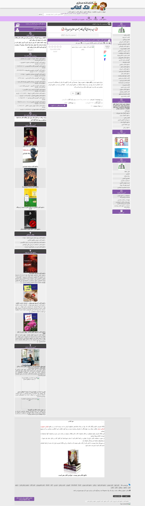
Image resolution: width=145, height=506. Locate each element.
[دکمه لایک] (78, 93)
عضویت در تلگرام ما (78, 19)
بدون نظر (78, 43)
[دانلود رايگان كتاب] (121, 33)
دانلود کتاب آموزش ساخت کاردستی (35, 78)
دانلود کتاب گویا (102, 485)
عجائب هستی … (120, 200)
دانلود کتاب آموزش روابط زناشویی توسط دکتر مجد (31, 82)
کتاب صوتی (110, 485)
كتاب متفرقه (126, 62)
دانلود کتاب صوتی (87, 485)
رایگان (94, 485)
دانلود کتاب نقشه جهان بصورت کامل (35, 106)
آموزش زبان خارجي (124, 60)
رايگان (120, 487)
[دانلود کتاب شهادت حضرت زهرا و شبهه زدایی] (105, 52)
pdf (52, 485)
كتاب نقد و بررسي (125, 80)
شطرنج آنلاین (126, 178)
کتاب (116, 487)
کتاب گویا (116, 485)
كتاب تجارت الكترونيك (123, 55)
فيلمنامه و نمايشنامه (124, 82)
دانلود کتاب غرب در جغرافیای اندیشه (35, 247)
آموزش (68, 485)
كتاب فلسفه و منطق (124, 94)
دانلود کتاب (102, 19)
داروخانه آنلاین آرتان (124, 120)
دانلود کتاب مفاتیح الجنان (38, 95)
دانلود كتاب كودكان (124, 46)
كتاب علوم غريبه (125, 48)
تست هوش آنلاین (125, 183)
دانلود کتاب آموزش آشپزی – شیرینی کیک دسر (32, 86)
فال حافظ (127, 171)
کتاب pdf (32, 485)
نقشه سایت (117, 496)
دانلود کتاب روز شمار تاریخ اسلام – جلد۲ (34, 238)
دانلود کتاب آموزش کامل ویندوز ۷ (36, 98)
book (79, 485)
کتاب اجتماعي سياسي (124, 44)
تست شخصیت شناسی (124, 187)
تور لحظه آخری (126, 124)
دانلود (125, 487)
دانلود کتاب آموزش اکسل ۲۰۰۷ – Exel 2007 (31, 102)
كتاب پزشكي (126, 39)
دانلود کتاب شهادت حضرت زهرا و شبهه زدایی (93, 40)
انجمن (128, 174)
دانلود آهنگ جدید (125, 115)
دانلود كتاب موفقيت (124, 53)
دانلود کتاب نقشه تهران (38, 109)
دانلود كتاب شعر (125, 67)
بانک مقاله (127, 176)
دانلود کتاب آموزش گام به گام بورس (35, 66)
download (74, 485)
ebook (47, 485)
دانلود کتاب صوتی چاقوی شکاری (36, 240)
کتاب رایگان (62, 485)
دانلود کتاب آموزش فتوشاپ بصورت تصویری (33, 62)
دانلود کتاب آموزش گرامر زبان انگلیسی (34, 89)
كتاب (112, 487)
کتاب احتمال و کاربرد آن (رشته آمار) (123, 202)
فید (126, 496)
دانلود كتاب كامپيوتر (124, 58)
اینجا (80, 438)
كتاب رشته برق (125, 96)
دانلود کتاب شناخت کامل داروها (36, 93)
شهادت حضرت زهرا (83, 82)
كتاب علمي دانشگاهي (124, 51)
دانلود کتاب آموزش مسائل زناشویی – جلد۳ (33, 74)
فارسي (55, 485)
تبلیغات (95, 19)
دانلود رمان (126, 127)
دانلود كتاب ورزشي (124, 71)
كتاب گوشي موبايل (125, 92)
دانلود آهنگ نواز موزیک (123, 113)
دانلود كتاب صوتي (125, 89)
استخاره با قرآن (125, 180)
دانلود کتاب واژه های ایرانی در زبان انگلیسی (33, 242)
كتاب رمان (127, 35)
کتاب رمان (127, 118)
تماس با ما (89, 19)
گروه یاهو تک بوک (125, 185)
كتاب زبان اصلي (125, 87)
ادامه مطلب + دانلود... (57, 106)
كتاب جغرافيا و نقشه (124, 76)
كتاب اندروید (126, 37)
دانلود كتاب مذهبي (98, 43)
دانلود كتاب (83, 475)
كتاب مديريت (126, 85)
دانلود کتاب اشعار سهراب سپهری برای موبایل (33, 58)
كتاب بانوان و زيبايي (124, 78)
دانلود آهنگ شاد (125, 122)
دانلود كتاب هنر (125, 73)
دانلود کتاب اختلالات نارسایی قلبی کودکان (34, 244)
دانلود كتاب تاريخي (124, 42)
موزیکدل (127, 111)
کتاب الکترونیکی (40, 485)
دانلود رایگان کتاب (24, 485)
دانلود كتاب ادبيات (124, 69)
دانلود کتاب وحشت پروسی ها (123, 196)
